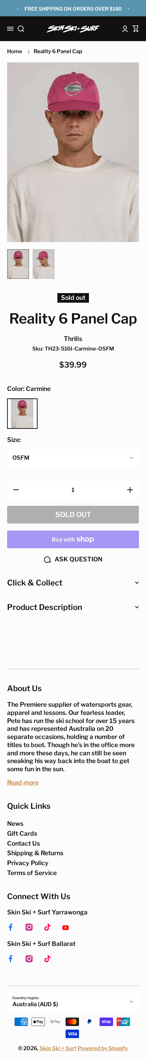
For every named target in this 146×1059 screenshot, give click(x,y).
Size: (14, 439)
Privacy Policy (28, 863)
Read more (23, 782)
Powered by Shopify (103, 1048)
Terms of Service (32, 872)
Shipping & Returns (35, 853)
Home (14, 51)
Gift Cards (22, 833)
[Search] (21, 29)
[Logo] (73, 29)
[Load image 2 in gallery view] (44, 264)
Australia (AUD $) (35, 1004)
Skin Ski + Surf (58, 1048)
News (15, 823)
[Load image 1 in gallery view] (18, 264)
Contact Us (23, 843)
